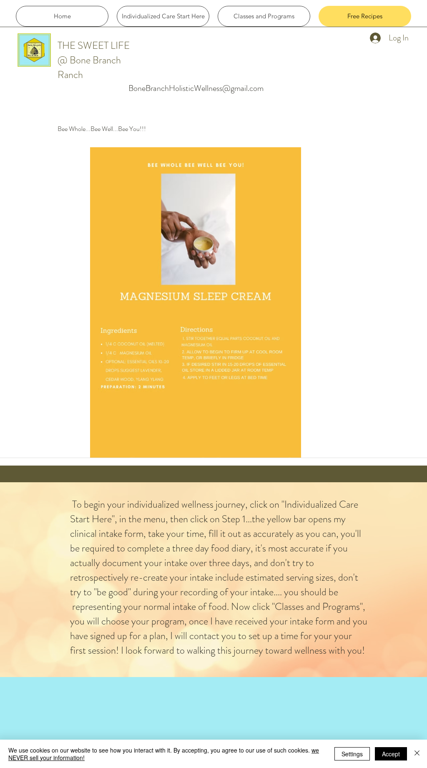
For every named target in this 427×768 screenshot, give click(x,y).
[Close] (417, 753)
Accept (391, 754)
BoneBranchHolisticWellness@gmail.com (196, 88)
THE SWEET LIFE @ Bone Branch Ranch (94, 60)
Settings (352, 754)
